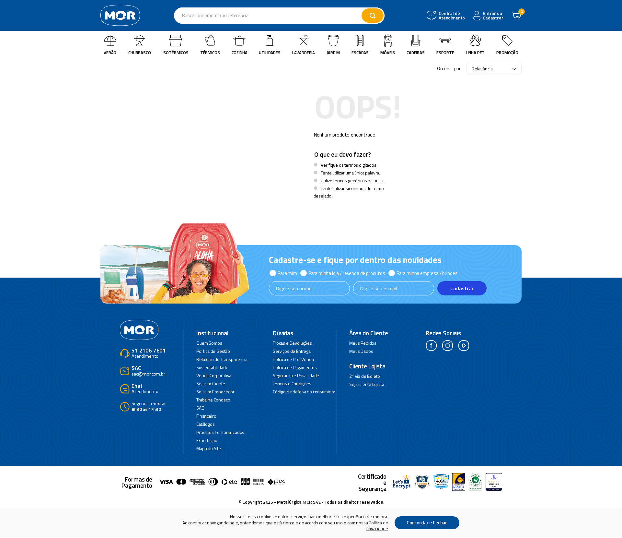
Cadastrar (462, 288)
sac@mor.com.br (148, 371)
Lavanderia (303, 52)
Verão (110, 52)
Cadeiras (416, 52)
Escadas (360, 52)
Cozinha (240, 52)
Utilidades (269, 52)
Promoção (507, 52)
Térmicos (210, 52)
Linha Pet (475, 52)
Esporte (445, 52)
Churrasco (139, 52)
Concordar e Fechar (427, 522)
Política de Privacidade (377, 525)
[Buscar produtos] (373, 15)
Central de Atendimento (451, 15)
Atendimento (149, 353)
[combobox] (279, 15)
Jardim (333, 52)
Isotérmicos (176, 52)
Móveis (387, 52)
